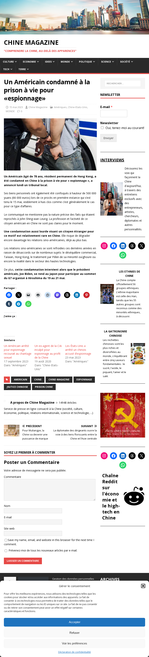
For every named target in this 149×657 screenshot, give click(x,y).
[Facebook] (113, 245)
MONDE (65, 61)
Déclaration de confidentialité (74, 652)
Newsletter (109, 123)
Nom (7, 506)
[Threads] (132, 245)
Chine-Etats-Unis (77, 107)
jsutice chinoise (17, 387)
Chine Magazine (38, 107)
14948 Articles (67, 402)
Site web (9, 528)
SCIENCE (106, 61)
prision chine (44, 387)
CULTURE (8, 61)
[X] (141, 245)
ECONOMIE (29, 61)
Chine (38, 379)
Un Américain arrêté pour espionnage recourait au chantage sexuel (17, 351)
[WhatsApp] (122, 255)
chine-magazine (59, 379)
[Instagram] (104, 245)
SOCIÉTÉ (125, 61)
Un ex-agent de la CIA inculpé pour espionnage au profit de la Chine (48, 351)
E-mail (8, 517)
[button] (143, 586)
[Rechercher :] (123, 83)
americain (20, 379)
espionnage (84, 379)
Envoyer (108, 138)
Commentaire (12, 477)
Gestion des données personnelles (73, 578)
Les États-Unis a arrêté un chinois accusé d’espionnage (78, 349)
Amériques (60, 107)
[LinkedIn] (122, 245)
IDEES (48, 61)
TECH (6, 69)
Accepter (74, 622)
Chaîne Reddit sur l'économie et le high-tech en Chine (111, 496)
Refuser (74, 632)
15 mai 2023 (16, 107)
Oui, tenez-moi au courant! (125, 128)
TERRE (22, 69)
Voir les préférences (74, 643)
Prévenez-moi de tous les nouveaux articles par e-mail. (43, 550)
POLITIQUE (85, 61)
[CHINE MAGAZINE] (74, 32)
